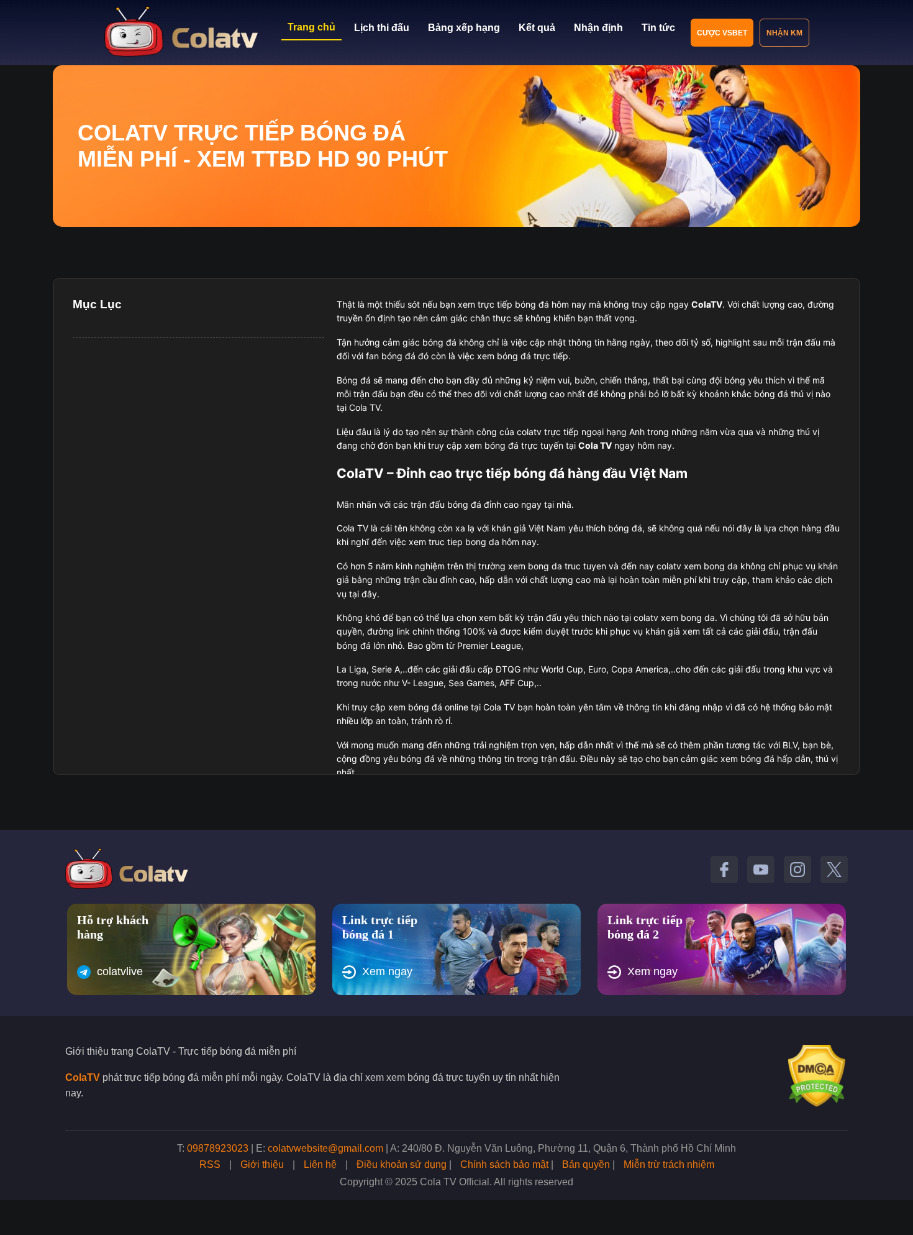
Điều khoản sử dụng (402, 1164)
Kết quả (537, 27)
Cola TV (595, 445)
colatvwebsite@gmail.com (325, 1148)
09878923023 (217, 1148)
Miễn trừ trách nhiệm (669, 1164)
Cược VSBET (722, 33)
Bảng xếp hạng (464, 27)
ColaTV (82, 1077)
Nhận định (598, 27)
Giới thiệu (262, 1164)
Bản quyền (586, 1164)
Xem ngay (387, 971)
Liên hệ (320, 1164)
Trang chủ (311, 27)
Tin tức (658, 27)
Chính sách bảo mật (504, 1164)
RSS (209, 1164)
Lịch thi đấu (381, 27)
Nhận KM (784, 33)
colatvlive (120, 971)
